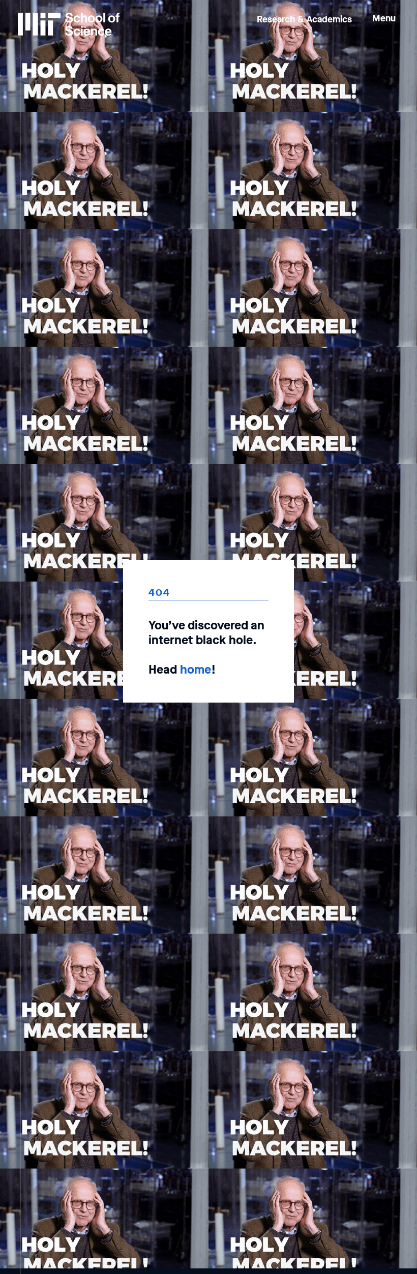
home (195, 669)
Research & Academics (304, 19)
